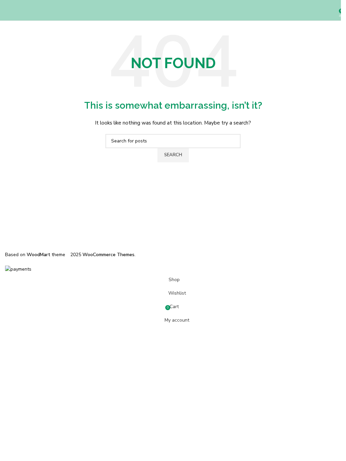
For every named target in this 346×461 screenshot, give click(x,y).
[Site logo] (173, 10)
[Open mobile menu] (8, 10)
